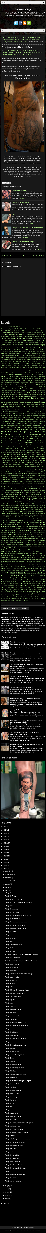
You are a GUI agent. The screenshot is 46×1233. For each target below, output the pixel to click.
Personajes (5, 532)
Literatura (35, 485)
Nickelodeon (41, 515)
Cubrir (23, 392)
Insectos (14, 462)
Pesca (20, 532)
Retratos (29, 548)
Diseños (17, 406)
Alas (2, 332)
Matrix (31, 502)
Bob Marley (4, 357)
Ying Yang (7, 600)
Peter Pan (24, 532)
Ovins (6, 522)
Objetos (34, 519)
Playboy (19, 538)
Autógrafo (42, 344)
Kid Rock (8, 475)
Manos (34, 494)
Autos (9, 346)
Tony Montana (11, 585)
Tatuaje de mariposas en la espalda (16, 922)
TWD (44, 587)
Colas (38, 382)
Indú (24, 460)
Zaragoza (17, 600)
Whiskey (32, 597)
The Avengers (18, 581)
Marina (22, 498)
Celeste (3, 373)
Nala (24, 513)
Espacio (3, 421)
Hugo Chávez (9, 458)
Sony (21, 563)
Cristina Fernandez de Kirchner (33, 390)
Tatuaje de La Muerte (11, 967)
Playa (14, 538)
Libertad (34, 483)
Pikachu (19, 535)
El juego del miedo (19, 413)
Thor (11, 583)
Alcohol (15, 332)
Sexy (17, 559)
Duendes (13, 410)
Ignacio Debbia (27, 458)
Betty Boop (12, 353)
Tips (36, 583)
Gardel (20, 441)
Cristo (43, 390)
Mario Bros (28, 498)
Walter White (19, 597)
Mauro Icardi (37, 502)
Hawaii (3, 450)
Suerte (31, 567)
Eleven (15, 417)
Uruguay (39, 589)
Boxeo (40, 357)
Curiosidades (39, 394)
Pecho (36, 529)
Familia (29, 425)
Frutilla (3, 439)
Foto (22, 37)
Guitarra (10, 447)
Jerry (27, 470)
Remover (20, 548)
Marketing (13, 500)
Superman (36, 568)
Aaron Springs (7, 329)
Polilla (38, 538)
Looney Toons (22, 487)
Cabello (43, 361)
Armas (15, 342)
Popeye (11, 540)
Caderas (9, 363)
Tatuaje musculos (10, 1120)
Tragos (2, 587)
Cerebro (17, 373)
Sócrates (39, 561)
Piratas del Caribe (28, 536)
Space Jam (25, 563)
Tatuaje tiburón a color (12, 1094)
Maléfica (39, 492)
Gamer (11, 441)
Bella (29, 351)
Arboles (27, 340)
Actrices (3, 330)
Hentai (43, 450)
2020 (5, 846)
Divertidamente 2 (30, 406)
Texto (7, 582)
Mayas (43, 502)
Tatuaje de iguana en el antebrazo (15, 1038)
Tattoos (27, 573)
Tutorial (40, 587)
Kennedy (3, 475)
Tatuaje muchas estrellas (13, 1126)
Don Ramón (19, 408)
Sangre (29, 555)
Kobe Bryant (22, 475)
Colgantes (42, 382)
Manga (13, 494)
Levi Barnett (22, 483)
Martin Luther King (22, 500)
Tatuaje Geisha (9, 1058)
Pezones (34, 532)
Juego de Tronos (17, 473)
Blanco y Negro (12, 37)
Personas (12, 533)
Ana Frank (10, 336)
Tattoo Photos (38, 52)
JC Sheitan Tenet (5, 470)
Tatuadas (33, 573)
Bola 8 (16, 357)
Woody (26, 598)
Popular (5, 608)
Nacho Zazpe (13, 513)
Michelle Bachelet (29, 505)
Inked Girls (8, 462)
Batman (8, 352)
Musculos (42, 511)
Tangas (17, 570)
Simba (33, 559)
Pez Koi (29, 532)
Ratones (29, 544)
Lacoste (33, 479)
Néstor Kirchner (24, 515)
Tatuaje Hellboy (10, 983)
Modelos (7, 509)
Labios (29, 479)
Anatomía (25, 336)
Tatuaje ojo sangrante (12, 1113)
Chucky (20, 378)
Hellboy (28, 450)
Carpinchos (10, 369)
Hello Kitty (33, 450)
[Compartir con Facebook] (10, 183)
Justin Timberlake (32, 473)
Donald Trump (26, 408)
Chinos (3, 378)
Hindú (33, 452)
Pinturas (8, 536)
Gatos (28, 441)
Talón (13, 570)
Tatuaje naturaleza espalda (13, 1116)
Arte (30, 342)
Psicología (21, 542)
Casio (12, 371)
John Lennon (22, 472)
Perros (43, 530)
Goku (6, 445)
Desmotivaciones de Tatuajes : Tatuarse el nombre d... (22, 954)
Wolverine (12, 598)
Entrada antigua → (38, 255)
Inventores (4, 466)
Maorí (39, 494)
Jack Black (32, 466)
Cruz (18, 37)
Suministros (9, 568)
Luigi (10, 490)
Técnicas (42, 578)
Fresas (33, 437)
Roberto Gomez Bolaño (34, 550)
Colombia (18, 384)
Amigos (36, 334)
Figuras (43, 427)
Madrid (12, 492)
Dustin (23, 410)
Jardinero (31, 468)
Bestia (6, 353)
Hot (37, 456)
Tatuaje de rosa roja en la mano (15, 925)
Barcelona (17, 350)
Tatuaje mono (9, 1003)
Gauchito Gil (38, 441)
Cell (7, 373)
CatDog (26, 371)
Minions (20, 507)
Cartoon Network (40, 369)
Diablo (25, 402)
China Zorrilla (33, 376)
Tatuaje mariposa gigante (13, 1009)
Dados (6, 396)
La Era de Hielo (21, 477)
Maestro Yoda (19, 492)
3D (42, 327)
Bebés (14, 351)
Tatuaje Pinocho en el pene (19, 676)
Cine (14, 380)
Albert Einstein (8, 332)
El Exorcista (35, 412)
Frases (39, 435)
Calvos (28, 363)
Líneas (16, 485)
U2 (8, 589)
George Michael (21, 443)
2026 (37, 327)
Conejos (16, 387)
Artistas (3, 344)
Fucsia (7, 439)
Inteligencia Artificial (6, 464)
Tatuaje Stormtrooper (11, 1097)
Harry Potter (41, 448)
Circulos (18, 380)
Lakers (43, 479)
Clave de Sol (29, 380)
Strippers (26, 567)
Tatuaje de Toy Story (11, 896)
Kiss (17, 475)
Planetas (6, 538)
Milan (40, 505)
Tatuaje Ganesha (10, 1061)
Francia (21, 434)
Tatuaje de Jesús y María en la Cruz (17, 47)
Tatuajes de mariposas (17, 642)
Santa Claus (35, 555)
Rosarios (43, 551)
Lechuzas (4, 481)
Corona (3, 388)
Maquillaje (4, 496)
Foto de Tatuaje (29, 37)
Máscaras (35, 500)
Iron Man (21, 466)
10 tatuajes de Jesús (18, 215)
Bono (28, 357)
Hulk (15, 458)
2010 (6, 327)
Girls (38, 443)
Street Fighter (19, 567)
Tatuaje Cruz (9, 1171)
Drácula (38, 408)
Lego (13, 481)
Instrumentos (36, 462)
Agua (23, 330)
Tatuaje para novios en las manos (15, 928)
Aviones (28, 346)
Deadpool (30, 396)
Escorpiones (38, 419)
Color (24, 384)
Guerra (43, 445)
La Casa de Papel (11, 477)
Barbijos (11, 350)
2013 (9, 327)
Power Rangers (28, 540)
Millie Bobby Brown (10, 507)
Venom (8, 593)
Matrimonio (26, 502)
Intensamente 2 (17, 464)
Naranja (42, 513)
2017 (21, 327)
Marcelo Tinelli (30, 496)
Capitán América (16, 367)
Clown (2, 382)
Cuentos (33, 392)
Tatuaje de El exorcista (12, 1158)
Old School (18, 520)
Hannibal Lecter (16, 448)
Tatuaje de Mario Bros (12, 948)
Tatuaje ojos (9, 1110)
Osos (40, 520)
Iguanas (34, 458)
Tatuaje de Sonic (10, 1103)
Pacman (23, 522)
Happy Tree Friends (25, 448)
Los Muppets (12, 488)
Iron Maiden (15, 466)
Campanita (10, 365)
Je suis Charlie (14, 470)
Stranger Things (10, 567)
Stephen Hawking (11, 565)
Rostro (7, 553)
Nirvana (34, 517)
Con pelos (9, 387)
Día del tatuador (13, 402)
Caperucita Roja (6, 367)
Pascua (36, 526)
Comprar (3, 387)
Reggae (6, 548)
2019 (24, 327)
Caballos (38, 361)
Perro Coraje (36, 530)
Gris (40, 445)
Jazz (44, 468)
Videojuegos (33, 593)
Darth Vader (11, 396)
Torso (21, 41)
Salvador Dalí (41, 553)
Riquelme (21, 550)
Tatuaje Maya (9, 906)
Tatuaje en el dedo (11, 932)
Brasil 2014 (10, 359)
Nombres (39, 517)
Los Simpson (33, 489)
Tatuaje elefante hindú (12, 1035)
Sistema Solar (14, 561)
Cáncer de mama (18, 365)
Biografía (28, 353)
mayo (7, 1186)
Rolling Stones (19, 551)
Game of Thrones (5, 441)
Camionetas (4, 365)
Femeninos (15, 427)
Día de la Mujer (41, 400)
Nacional (20, 513)
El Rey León (13, 415)
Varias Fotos (32, 591)
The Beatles (26, 581)
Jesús (22, 39)
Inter (23, 464)
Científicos (42, 378)
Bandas (36, 348)
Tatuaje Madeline (10, 1013)
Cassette (16, 371)
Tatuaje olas (9, 941)
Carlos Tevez (4, 369)
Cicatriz (24, 378)
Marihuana (7, 498)
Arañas (23, 340)
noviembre (8, 874)
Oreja (37, 520)
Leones (43, 481)
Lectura (9, 481)
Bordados (32, 357)
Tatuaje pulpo (9, 987)
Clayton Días (36, 380)
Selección (19, 557)
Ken (44, 473)
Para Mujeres (12, 526)
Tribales (21, 587)
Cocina (15, 382)
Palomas (9, 524)
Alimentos (21, 334)
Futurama (20, 439)
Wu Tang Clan (32, 598)
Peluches (10, 530)
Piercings (4, 535)
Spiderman (32, 563)
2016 (18, 327)
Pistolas (36, 536)
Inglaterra (42, 460)
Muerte (6, 511)
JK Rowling (7, 472)
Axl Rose (35, 346)
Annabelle (28, 338)
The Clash (33, 581)
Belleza (33, 351)
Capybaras (24, 367)
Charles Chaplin (33, 373)
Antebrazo (35, 338)
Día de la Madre (32, 400)
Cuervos (13, 394)
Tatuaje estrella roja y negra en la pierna (17, 1139)
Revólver (34, 548)
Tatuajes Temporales (16, 578)
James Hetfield (18, 468)
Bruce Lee (34, 359)
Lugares (7, 490)
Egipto (6, 412)
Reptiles (24, 548)
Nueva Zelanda (28, 519)
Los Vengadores (41, 488)
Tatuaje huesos (9, 1042)
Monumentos (31, 509)
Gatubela (32, 441)
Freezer (29, 437)
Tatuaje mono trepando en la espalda (16, 1132)
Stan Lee (42, 563)
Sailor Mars (19, 553)
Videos (39, 593)
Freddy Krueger (14, 437)
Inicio (4, 37)
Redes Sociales (41, 546)
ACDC (38, 329)
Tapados (32, 570)
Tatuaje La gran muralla (12, 1016)
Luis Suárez (16, 490)
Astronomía (18, 344)
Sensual (38, 557)
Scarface (10, 557)
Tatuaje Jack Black (10, 1149)
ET (44, 423)
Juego (11, 473)
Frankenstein (33, 434)
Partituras (31, 526)
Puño (40, 542)
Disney (23, 406)
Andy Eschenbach (40, 336)
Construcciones (28, 387)
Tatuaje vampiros (10, 1087)
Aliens (16, 334)
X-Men (43, 598)
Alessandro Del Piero (31, 332)
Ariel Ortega (4, 342)
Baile (18, 348)
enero (7, 1199)
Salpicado (31, 553)
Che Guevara (4, 374)
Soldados (10, 563)
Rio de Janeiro (15, 550)
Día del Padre (5, 402)
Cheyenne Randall (26, 374)
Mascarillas (42, 500)
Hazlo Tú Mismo (9, 450)
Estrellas (35, 423)
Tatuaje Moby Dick (10, 1006)
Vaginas (15, 591)
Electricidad (42, 415)
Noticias (3, 519)
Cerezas (22, 373)
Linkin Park (22, 485)
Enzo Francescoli (14, 419)
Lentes (38, 481)
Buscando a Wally (21, 361)
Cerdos (13, 373)
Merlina (23, 504)
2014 (12, 327)
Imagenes (41, 458)
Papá (27, 524)
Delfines (3, 398)
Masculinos (18, 502)
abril (6, 1189)
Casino (9, 371)
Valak (20, 591)
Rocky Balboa (8, 551)
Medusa (9, 504)
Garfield (24, 441)
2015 (15, 327)
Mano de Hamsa (27, 494)
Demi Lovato (11, 398)
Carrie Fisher (17, 369)
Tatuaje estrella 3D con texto (14, 1145)
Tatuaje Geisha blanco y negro (14, 1055)
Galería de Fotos (34, 439)
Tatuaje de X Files (10, 893)
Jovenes (7, 473)
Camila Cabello (41, 363)
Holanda (19, 454)
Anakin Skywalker (17, 336)
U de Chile (4, 589)
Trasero (7, 587)
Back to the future (6, 348)
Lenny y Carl (32, 481)
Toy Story (42, 585)
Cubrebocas (19, 392)
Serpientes (12, 559)
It (25, 466)
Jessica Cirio (32, 470)
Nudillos (20, 519)
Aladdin (43, 330)
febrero (7, 1195)
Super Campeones (17, 568)
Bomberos (24, 357)
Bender (37, 351)
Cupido (33, 394)
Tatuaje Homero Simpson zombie (15, 1045)
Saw (6, 557)
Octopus (39, 519)
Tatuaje (10, 41)
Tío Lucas (32, 583)
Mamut (3, 494)
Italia (27, 466)
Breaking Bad (22, 359)
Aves (24, 346)
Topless (17, 585)
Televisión (12, 580)
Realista (29, 546)
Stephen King (19, 565)
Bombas (20, 357)
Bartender (35, 350)
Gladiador (42, 443)
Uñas (35, 589)
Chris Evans (9, 378)
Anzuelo (15, 340)
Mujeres (26, 511)
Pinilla (38, 535)
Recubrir (35, 546)
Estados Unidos (10, 423)
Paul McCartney (5, 528)
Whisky (37, 597)
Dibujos (36, 402)
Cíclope (28, 378)
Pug (25, 542)
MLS (38, 507)
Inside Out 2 (21, 462)
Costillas (20, 388)
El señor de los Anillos (23, 415)
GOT (20, 445)
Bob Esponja (42, 355)
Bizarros (34, 353)
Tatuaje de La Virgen (11, 938)
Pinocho (43, 535)
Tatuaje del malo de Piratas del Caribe (17, 990)
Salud (35, 553)
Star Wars (4, 565)
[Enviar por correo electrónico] (3, 183)
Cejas (37, 371)
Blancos (29, 355)
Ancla (34, 336)
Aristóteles (10, 342)
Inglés (3, 462)
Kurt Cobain (36, 475)
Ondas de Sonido (31, 520)
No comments (27, 54)
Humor (20, 458)
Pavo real (12, 528)
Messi (28, 504)
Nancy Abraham (35, 513)
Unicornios (17, 589)
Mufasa (11, 511)
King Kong (13, 475)
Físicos (14, 429)
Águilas (27, 330)
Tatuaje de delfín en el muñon (14, 1165)
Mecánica (3, 504)
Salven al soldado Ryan (7, 555)
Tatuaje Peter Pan (10, 1071)
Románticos (29, 551)
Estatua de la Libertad (21, 423)
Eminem (28, 417)
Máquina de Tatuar (13, 496)
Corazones (41, 387)
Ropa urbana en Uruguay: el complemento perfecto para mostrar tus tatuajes (26, 722)
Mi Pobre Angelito (10, 505)
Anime (23, 338)
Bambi (27, 348)
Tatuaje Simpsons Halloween (14, 1084)
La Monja (40, 477)
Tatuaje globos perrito (12, 1051)
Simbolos (38, 559)
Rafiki (9, 544)
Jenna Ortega (21, 470)
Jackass (8, 468)
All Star (27, 334)
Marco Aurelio (37, 496)
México (3, 505)
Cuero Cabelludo (41, 392)
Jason (41, 468)
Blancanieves (10, 355)
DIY (37, 406)
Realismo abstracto (11, 546)
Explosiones (10, 425)
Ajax (34, 330)
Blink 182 (35, 355)
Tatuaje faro (8, 935)
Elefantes (4, 417)
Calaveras (16, 363)
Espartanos (35, 421)
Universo (30, 589)
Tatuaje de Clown (10, 1178)
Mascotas (11, 502)
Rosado (38, 551)
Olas (13, 520)
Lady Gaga (38, 479)
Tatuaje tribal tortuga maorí (13, 1090)
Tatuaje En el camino (11, 1152)
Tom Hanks (4, 585)
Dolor (13, 408)
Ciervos (3, 380)
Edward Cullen (41, 410)
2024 (34, 327)
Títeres (43, 583)
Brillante (28, 359)
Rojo (13, 552)
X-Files (38, 598)
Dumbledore (18, 410)
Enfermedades (5, 419)
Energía (43, 417)
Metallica (36, 504)
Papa (24, 524)
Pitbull (40, 536)
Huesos (40, 456)
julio (6, 887)
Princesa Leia (4, 542)
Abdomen (15, 329)
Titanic (39, 583)
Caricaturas (31, 367)
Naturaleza (8, 515)
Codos (26, 382)
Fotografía (30, 432)
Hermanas (3, 452)
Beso (2, 353)
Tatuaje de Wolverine (11, 909)
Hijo (25, 452)
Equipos (21, 419)
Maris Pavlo (42, 498)
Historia (3, 454)
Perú (17, 532)
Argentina (42, 340)
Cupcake (29, 394)
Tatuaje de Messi (9, 757)
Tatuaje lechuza (10, 951)
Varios (38, 591)
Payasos (18, 528)
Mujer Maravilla (18, 511)
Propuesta (16, 542)
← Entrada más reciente (9, 255)
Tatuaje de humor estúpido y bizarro (16, 1168)
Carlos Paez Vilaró (40, 367)
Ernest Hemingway (29, 419)
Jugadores (24, 474)
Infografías (28, 460)
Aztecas (40, 346)
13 (3, 327)
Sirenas (8, 561)
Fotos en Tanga (15, 434)
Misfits (28, 507)
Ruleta (11, 553)
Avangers (13, 346)
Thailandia (12, 581)
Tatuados (4, 576)
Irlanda (10, 466)
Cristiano (13, 390)
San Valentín (22, 555)
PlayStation (24, 538)
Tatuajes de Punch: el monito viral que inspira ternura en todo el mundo (25, 733)
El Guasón (12, 413)
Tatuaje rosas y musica (12, 977)
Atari (22, 344)
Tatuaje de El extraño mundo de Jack (16, 1026)
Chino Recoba (41, 376)
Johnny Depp (30, 472)
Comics (37, 385)
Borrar (37, 357)
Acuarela (7, 330)
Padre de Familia (34, 522)
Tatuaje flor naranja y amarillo (14, 1068)
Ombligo (24, 520)
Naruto (3, 515)
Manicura (19, 494)
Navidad (14, 515)
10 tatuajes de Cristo (19, 190)
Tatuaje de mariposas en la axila (15, 1142)
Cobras (7, 382)
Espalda (15, 421)
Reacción (40, 544)
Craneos (34, 388)
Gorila (16, 445)
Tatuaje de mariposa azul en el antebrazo (18, 915)
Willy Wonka (4, 598)
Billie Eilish (22, 353)
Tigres (21, 583)
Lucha (2, 490)
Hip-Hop (38, 452)
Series (7, 559)
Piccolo (41, 532)
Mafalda (25, 492)
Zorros (27, 600)
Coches (10, 382)
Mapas (43, 494)
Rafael (6, 544)
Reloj (15, 548)
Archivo (24, 608)
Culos (25, 394)
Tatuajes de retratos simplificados (21, 687)
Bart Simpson (28, 350)
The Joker (39, 581)
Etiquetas (15, 608)
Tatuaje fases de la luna (12, 958)
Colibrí (2, 384)
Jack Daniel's (39, 466)
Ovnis (10, 522)
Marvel (31, 500)
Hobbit (14, 454)
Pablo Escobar (16, 522)
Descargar (42, 398)
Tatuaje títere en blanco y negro (15, 1175)
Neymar (35, 515)
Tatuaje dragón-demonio (13, 1162)
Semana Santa (27, 557)
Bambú (32, 348)
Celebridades (42, 371)
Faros (38, 425)
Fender (28, 427)
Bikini (17, 353)
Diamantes (30, 402)
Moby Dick (42, 507)
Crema (2, 390)
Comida (43, 384)
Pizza (2, 538)
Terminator (37, 580)
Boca (9, 357)
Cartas (26, 369)
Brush (43, 359)
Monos (18, 509)
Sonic (14, 563)
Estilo (30, 423)
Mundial (31, 511)
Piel (44, 532)
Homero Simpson (26, 456)
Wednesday (27, 597)
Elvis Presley (21, 417)
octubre (7, 878)
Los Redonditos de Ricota (21, 488)
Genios (8, 443)
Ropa (34, 551)
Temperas (18, 580)
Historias (9, 454)
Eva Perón (3, 425)
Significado (27, 559)
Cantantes (42, 365)
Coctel (23, 382)
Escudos (43, 419)
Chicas (9, 376)
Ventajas (13, 593)
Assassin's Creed (10, 344)
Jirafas (2, 472)
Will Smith (42, 597)
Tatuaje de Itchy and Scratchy (14, 1129)
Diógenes (22, 404)
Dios (26, 404)
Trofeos (26, 587)
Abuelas (35, 329)
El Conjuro (29, 412)
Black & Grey (41, 353)
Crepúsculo (7, 390)
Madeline (34, 490)
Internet (43, 464)
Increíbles (3, 460)
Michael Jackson (19, 505)
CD (34, 371)
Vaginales (9, 591)
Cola (30, 382)
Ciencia (36, 378)
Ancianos (30, 336)
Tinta (28, 583)
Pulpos (29, 542)
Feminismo (22, 427)
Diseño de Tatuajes (7, 406)
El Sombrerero (34, 415)
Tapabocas (26, 570)
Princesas (10, 542)
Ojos (10, 520)
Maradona (22, 496)
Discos (43, 404)
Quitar (2, 544)
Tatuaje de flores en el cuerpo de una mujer (18, 903)
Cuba (14, 392)
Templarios (23, 580)
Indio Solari (15, 460)
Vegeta (43, 591)
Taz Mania (31, 578)
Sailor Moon (25, 553)
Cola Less (34, 382)
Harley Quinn (34, 448)
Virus (43, 595)
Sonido (17, 563)
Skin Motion (25, 561)
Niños (29, 517)
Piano (37, 532)
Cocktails (19, 382)
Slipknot (35, 561)
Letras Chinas (15, 483)
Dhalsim (26, 400)
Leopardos (4, 483)
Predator (35, 540)
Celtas (10, 373)
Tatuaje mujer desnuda (12, 964)
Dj (39, 406)
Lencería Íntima (24, 481)
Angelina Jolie (10, 338)
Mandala (8, 494)
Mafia (29, 492)
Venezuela (3, 593)
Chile (28, 376)
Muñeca (37, 511)
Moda (2, 509)
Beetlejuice (24, 351)
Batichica (3, 351)
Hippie (43, 452)
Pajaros (42, 522)
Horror (33, 456)
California (22, 363)
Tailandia (8, 570)
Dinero (10, 404)
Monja (13, 509)
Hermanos (9, 452)
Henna (38, 450)
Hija (22, 452)
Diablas (21, 402)
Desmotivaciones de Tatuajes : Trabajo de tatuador (21, 961)
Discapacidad (38, 404)
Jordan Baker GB (38, 472)
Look (16, 487)
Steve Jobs (26, 565)
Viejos (13, 595)
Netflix (30, 515)
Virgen (25, 41)
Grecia (33, 445)
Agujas (31, 330)
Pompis (3, 540)
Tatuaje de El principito (12, 1155)
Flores (26, 429)
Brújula (39, 359)
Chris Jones (14, 378)
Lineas (12, 485)
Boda (12, 357)
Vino (29, 595)
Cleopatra (42, 380)
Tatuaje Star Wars (10, 1100)
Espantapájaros (22, 421)
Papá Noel (32, 524)
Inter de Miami (29, 464)
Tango (21, 570)
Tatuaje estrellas (10, 1136)
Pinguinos (33, 535)
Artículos (43, 342)
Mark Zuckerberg (5, 500)
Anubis (10, 340)
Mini (16, 507)
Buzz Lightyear (31, 361)
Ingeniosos (35, 460)
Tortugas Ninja (34, 585)
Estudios (40, 423)
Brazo (16, 359)
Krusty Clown (29, 475)
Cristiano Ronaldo (20, 390)
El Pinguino (36, 413)
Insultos (43, 462)
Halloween (8, 448)
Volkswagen (4, 597)
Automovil (4, 346)
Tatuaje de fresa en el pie (13, 919)
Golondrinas (12, 445)
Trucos (30, 587)
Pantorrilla (15, 524)
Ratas (19, 544)
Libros (40, 483)
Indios (20, 460)
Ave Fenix (19, 346)
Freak (43, 434)
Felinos (8, 427)
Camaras (33, 363)
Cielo (31, 378)
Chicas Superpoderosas (19, 376)
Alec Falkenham (21, 332)
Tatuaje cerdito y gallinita (13, 1181)
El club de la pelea (22, 412)
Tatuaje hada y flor (11, 1048)
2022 (28, 327)
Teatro (36, 578)
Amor (40, 334)
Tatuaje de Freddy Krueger (13, 1064)
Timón (24, 583)
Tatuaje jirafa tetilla (11, 1019)
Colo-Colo (7, 384)
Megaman (14, 504)
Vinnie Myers (24, 595)
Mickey (36, 505)
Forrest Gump (41, 429)
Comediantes (31, 384)
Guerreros (4, 447)
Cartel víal (31, 369)
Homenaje (18, 456)
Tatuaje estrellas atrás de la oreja (15, 1074)
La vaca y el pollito (22, 479)
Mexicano (42, 504)
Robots (43, 550)
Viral (36, 595)
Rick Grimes (40, 548)
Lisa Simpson (28, 485)
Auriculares (36, 344)
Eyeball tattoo (17, 425)
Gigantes (11, 39)
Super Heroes (27, 569)
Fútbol (15, 439)
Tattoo (33, 39)
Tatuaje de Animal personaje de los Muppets (19, 1123)
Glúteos (3, 445)
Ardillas (36, 340)
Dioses (32, 404)
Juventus (39, 473)
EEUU (2, 412)
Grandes (17, 39)
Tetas (2, 581)
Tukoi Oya (35, 587)
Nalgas (28, 513)
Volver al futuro (11, 597)
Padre (27, 522)
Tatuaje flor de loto (11, 970)
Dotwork (33, 408)
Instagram (28, 462)
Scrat (14, 557)
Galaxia (25, 439)
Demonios (20, 398)
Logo (9, 487)
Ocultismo (3, 520)
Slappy (30, 561)
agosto (7, 884)
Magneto (34, 492)
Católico (31, 371)
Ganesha (16, 441)
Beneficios (42, 351)
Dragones (7, 410)
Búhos (14, 361)
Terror (43, 580)
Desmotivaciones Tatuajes (9, 400)
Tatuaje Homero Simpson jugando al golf (18, 1081)
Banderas (42, 348)
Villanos (17, 595)
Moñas (36, 509)
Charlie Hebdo (41, 373)
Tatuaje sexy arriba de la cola (14, 945)
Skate (20, 561)
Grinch (37, 445)
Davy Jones (18, 396)
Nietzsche (3, 517)
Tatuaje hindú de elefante (20, 202)
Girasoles (34, 443)
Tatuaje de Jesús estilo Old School (23, 241)
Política (43, 538)
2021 (5, 843)
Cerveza (27, 373)
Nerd (18, 515)
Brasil (5, 359)
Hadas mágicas (35, 447)
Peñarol (23, 530)
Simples (3, 561)
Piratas (21, 536)
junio (6, 891)
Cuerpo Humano (6, 394)
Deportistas (34, 398)
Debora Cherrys (37, 396)
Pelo (2, 530)
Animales (17, 338)
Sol (7, 563)
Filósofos (7, 429)
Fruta (43, 437)
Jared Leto (36, 468)
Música (3, 513)
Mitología (34, 507)
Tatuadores (40, 573)
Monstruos (24, 509)
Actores (42, 329)
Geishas (3, 443)
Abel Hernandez (23, 329)
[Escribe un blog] (5, 183)
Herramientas (16, 452)
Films (2, 429)
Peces (31, 528)
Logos (13, 487)
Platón (11, 538)
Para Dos (38, 524)
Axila (31, 346)
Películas (41, 528)
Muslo (8, 513)
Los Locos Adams (38, 487)
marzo (7, 1192)
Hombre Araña (40, 454)
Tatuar (26, 578)
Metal (32, 504)
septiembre (8, 881)
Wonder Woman (19, 598)
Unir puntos (24, 589)
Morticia (41, 509)
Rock (2, 552)
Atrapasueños (29, 344)
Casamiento (4, 371)
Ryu (14, 553)
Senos (34, 557)
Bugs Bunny (7, 361)
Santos (40, 555)
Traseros (12, 587)
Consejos (21, 387)
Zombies (22, 600)
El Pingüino (42, 413)
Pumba (33, 542)
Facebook (24, 425)
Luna (20, 490)
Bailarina (14, 348)
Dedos (43, 396)
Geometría (13, 443)
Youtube (12, 600)
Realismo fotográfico (21, 546)
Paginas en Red (15, 1230)
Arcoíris (32, 340)
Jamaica (12, 468)
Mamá (43, 492)
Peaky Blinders (25, 528)
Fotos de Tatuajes (23, 9)
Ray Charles (34, 544)
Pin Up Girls (26, 535)
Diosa (29, 404)
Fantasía (34, 425)
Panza (20, 524)
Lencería (17, 481)
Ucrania (11, 589)
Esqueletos (41, 421)
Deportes (27, 398)
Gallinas (43, 439)
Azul (43, 346)
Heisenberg (22, 450)
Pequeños (29, 530)
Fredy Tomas (23, 437)
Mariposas (35, 498)
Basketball (42, 350)
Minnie (25, 507)
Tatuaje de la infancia (11, 1032)
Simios (43, 559)
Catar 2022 (21, 371)
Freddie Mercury (5, 437)
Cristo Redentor (5, 392)
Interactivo (37, 464)
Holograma (32, 454)
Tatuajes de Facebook (32, 576)
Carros (22, 369)
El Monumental (28, 413)
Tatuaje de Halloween (17, 710)
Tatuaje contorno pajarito (13, 996)
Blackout (3, 355)
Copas (35, 387)
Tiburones (15, 583)
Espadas (8, 421)
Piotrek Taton (15, 536)
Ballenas (23, 348)
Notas (43, 517)
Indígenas (8, 460)
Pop (7, 540)
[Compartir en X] (7, 183)
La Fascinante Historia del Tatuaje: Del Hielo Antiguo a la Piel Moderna (25, 699)
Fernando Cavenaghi (35, 427)
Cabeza (3, 363)
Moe (10, 509)
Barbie (7, 350)
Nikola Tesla (19, 517)
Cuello (28, 392)
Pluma (29, 538)
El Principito (4, 415)
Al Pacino (38, 330)
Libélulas (29, 483)
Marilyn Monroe (15, 498)
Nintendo (25, 517)
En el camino (36, 417)
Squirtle (38, 563)
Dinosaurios (16, 404)
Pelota (5, 530)
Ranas (13, 544)
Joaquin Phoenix (15, 472)
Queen (43, 542)
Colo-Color (12, 384)
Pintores (3, 536)
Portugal (16, 540)
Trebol (16, 587)
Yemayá (3, 600)
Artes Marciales (36, 342)
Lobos (6, 487)
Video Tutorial (24, 593)
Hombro (11, 456)
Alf (37, 332)
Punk (37, 542)
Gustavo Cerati (25, 447)
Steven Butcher (37, 565)
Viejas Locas (8, 595)
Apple (18, 340)
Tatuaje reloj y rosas (11, 980)
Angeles (3, 338)
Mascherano (4, 502)
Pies (14, 535)
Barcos (22, 350)
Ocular (43, 519)
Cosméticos (15, 388)
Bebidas (18, 351)
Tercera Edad (30, 580)
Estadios (3, 423)
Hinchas (29, 452)
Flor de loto (20, 429)
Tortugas (26, 585)
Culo (22, 394)
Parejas (25, 526)
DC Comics (24, 396)
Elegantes (10, 417)
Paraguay (20, 526)
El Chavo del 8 (13, 412)
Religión (27, 39)
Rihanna (7, 550)
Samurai (16, 555)
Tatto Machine (40, 570)
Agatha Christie (18, 330)
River (25, 550)
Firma (10, 429)
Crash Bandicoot (41, 388)
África (12, 330)
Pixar (43, 536)
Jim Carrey (42, 470)
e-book (27, 410)
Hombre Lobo (4, 456)
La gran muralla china (31, 477)
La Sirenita (14, 479)
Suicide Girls (36, 567)
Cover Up (26, 388)
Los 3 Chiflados (30, 487)
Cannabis (35, 365)
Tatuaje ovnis (9, 1107)
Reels (2, 548)
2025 (5, 830)
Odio (7, 520)
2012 (5, 1203)
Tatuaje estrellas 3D (11, 1077)
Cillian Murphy (9, 380)
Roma (24, 551)
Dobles (9, 408)
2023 (31, 327)
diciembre (8, 871)
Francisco (26, 434)
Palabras (3, 524)
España (29, 421)
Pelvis (15, 530)
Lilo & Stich (7, 485)
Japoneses (25, 468)
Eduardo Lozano (33, 410)
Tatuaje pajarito (10, 1000)
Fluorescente (34, 429)
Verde (18, 593)
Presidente (41, 540)
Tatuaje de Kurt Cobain (12, 912)
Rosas (3, 553)
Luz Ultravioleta (27, 490)
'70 (2, 327)
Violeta (33, 595)
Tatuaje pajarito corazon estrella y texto (17, 993)
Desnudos (20, 400)
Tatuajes (15, 41)
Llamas (40, 485)
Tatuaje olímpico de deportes (14, 899)
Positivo (22, 540)
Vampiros (25, 591)
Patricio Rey (42, 526)
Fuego (11, 439)
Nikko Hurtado (10, 517)
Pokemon (34, 538)
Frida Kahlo (38, 437)
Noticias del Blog (12, 519)
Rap (16, 544)
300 (40, 327)
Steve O (31, 565)
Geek (43, 441)
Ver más (22, 198)
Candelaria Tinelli (28, 365)
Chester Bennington (14, 374)
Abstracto (29, 329)
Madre (39, 490)
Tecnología (4, 580)
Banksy (3, 350)
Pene (19, 530)
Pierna (9, 534)
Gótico (22, 445)
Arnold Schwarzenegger (23, 342)
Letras (9, 483)
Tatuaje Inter (9, 1029)
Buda (2, 361)
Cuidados (18, 394)
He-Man (17, 450)
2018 (5, 853)
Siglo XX (21, 559)
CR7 (31, 388)
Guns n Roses (17, 447)
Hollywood (25, 454)
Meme (19, 504)
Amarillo (31, 334)
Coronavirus (9, 388)
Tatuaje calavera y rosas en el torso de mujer (19, 974)
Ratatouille (24, 544)
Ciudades (23, 380)
